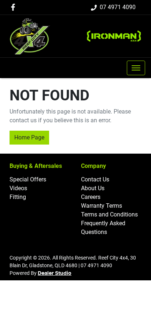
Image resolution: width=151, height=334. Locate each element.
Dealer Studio (54, 273)
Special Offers (28, 179)
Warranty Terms (101, 205)
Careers (90, 196)
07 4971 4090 (118, 7)
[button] (136, 68)
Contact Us (95, 179)
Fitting (18, 196)
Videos (18, 188)
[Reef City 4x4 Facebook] (14, 7)
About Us (92, 188)
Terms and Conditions (109, 214)
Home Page (29, 137)
